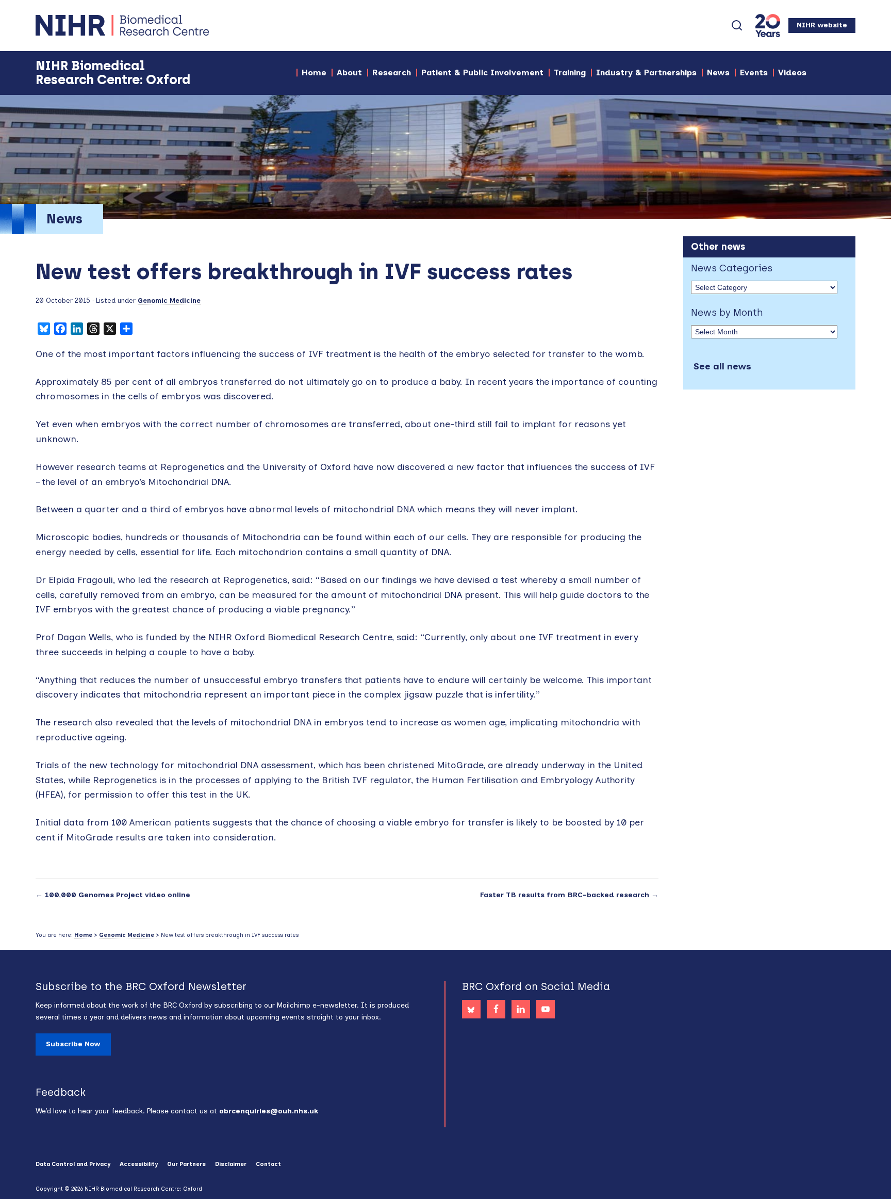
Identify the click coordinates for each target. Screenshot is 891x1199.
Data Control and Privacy (73, 1164)
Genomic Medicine (169, 300)
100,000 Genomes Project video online (117, 894)
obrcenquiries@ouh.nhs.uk (268, 1111)
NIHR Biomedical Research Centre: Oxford (159, 25)
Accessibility (139, 1164)
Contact (268, 1164)
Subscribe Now (73, 1044)
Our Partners (186, 1164)
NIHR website (822, 25)
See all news (722, 366)
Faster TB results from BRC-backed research (564, 894)
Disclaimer (230, 1164)
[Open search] (737, 25)
